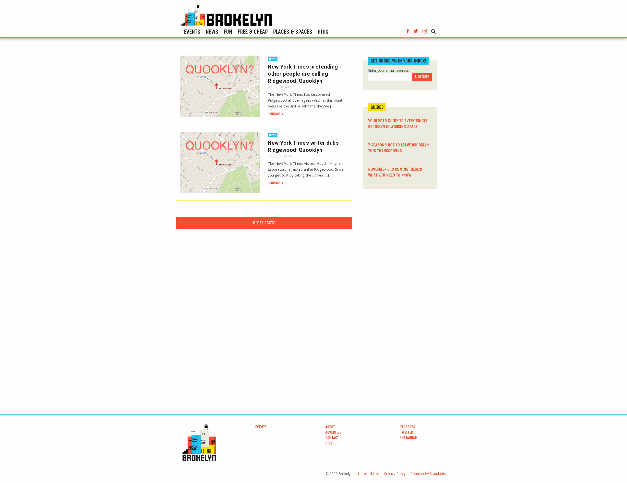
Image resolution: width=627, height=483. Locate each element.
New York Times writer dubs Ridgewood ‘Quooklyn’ (303, 146)
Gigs (323, 31)
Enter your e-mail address (388, 70)
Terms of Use (368, 473)
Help (329, 443)
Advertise (333, 432)
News (212, 31)
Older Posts (264, 222)
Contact (332, 437)
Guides (377, 107)
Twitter (406, 432)
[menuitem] (192, 31)
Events (192, 31)
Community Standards (428, 473)
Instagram (409, 437)
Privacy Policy (395, 473)
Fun (228, 31)
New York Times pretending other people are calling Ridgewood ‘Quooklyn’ (303, 74)
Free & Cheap (253, 31)
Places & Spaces (292, 31)
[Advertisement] (400, 231)
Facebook (407, 426)
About (330, 426)
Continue (274, 114)
